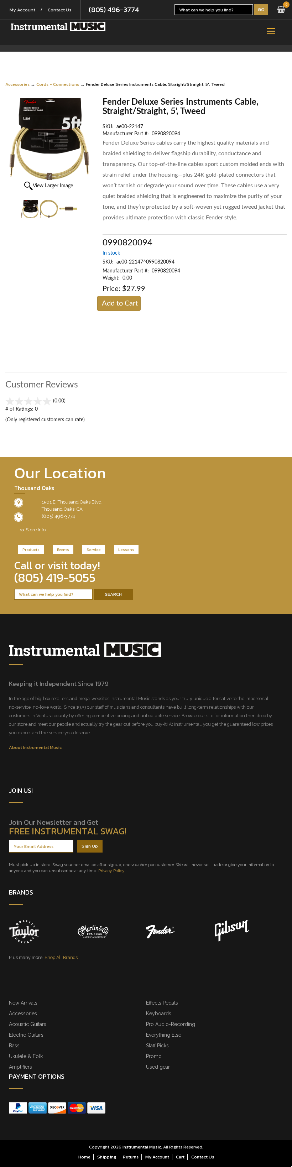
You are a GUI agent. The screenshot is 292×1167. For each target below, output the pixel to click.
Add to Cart (120, 303)
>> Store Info (33, 529)
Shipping (106, 1156)
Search (113, 594)
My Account (22, 9)
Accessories (17, 84)
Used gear (158, 1067)
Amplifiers (20, 1067)
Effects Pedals (162, 1003)
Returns (131, 1156)
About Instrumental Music (35, 747)
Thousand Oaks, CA (62, 509)
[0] (281, 9)
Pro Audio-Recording (170, 1024)
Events (63, 549)
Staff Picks (157, 1045)
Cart (180, 1156)
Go (261, 9)
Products (31, 549)
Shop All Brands (61, 957)
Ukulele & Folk (26, 1056)
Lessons (126, 549)
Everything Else (163, 1035)
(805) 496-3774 (114, 9)
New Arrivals (23, 1003)
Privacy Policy (111, 870)
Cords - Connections (57, 84)
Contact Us (60, 9)
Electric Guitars (26, 1035)
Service (94, 549)
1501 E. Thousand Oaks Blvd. (72, 502)
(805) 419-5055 (54, 578)
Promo (154, 1056)
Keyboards (158, 1013)
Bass (14, 1045)
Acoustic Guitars (27, 1024)
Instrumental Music (141, 1146)
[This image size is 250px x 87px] (58, 26)
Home (84, 1156)
